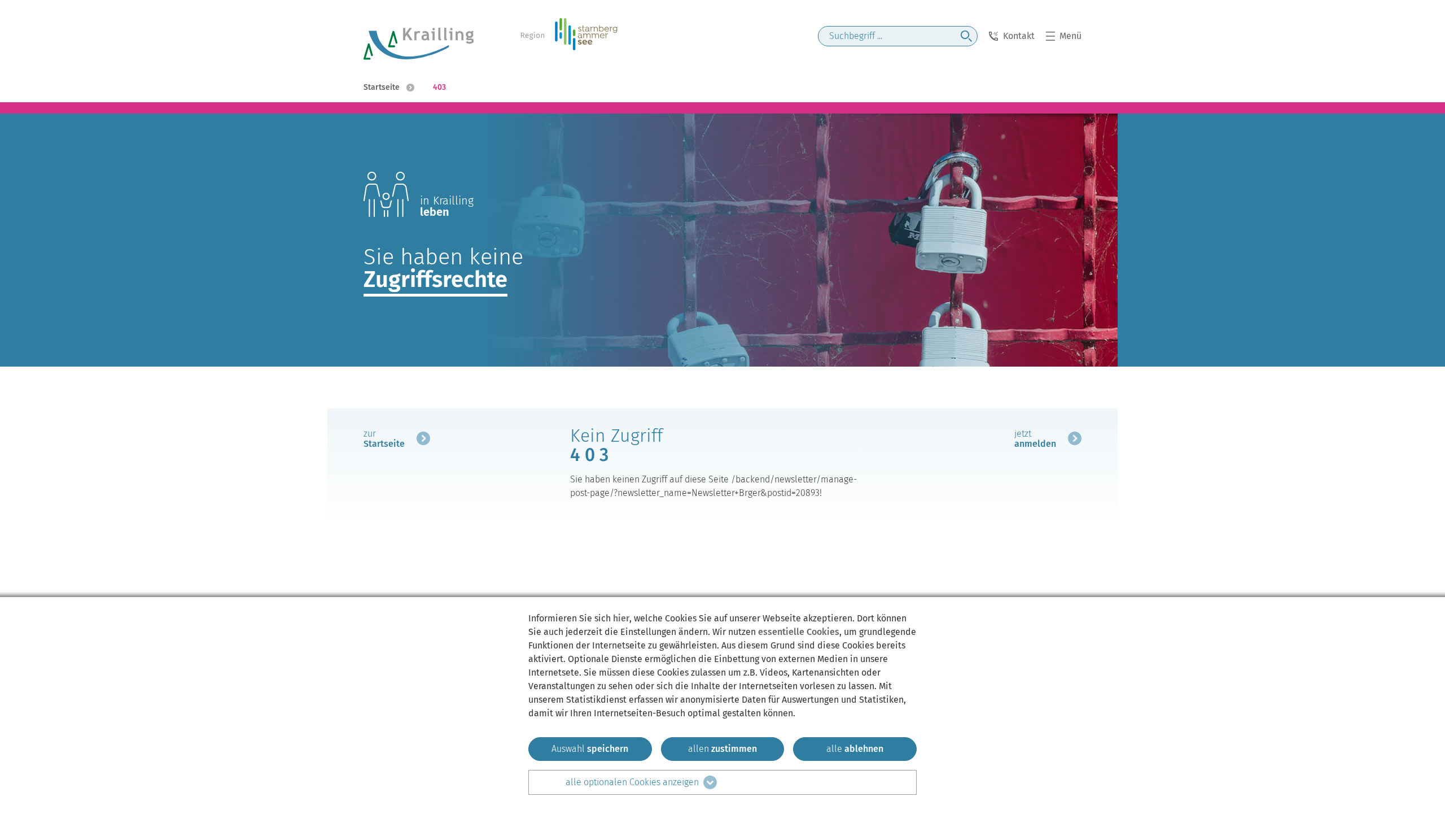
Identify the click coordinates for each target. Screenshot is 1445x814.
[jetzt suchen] (966, 36)
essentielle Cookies (798, 631)
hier (621, 618)
